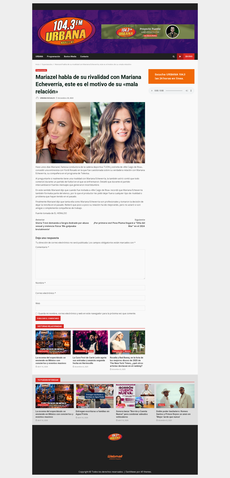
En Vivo (188, 56)
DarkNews (131, 471)
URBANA (39, 56)
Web (38, 303)
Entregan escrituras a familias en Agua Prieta (95, 396)
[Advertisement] (147, 31)
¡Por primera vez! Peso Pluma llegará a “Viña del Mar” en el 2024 (119, 223)
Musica (90, 351)
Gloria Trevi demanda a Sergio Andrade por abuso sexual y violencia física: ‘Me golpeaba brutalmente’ (62, 224)
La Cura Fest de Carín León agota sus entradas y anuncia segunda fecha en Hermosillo (90, 342)
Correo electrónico (46, 293)
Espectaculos (41, 70)
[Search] (173, 56)
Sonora (81, 405)
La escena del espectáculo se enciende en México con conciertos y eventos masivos (53, 342)
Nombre (41, 282)
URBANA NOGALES (47, 98)
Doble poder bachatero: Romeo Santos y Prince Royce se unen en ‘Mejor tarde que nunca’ (175, 396)
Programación (53, 56)
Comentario (42, 247)
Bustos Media (70, 56)
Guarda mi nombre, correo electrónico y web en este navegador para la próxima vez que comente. (87, 313)
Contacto (84, 56)
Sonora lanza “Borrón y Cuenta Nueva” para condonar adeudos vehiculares (135, 396)
